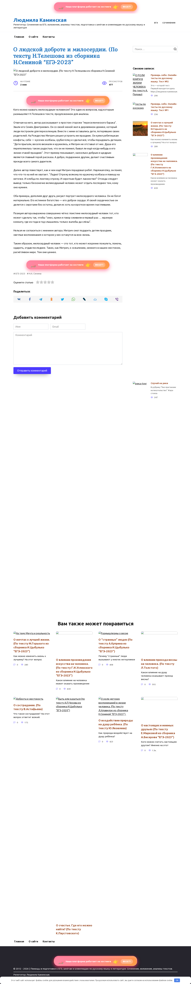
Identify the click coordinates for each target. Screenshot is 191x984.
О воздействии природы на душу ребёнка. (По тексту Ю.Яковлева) (115, 724)
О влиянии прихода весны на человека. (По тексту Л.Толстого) (159, 663)
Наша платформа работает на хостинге (94, 6)
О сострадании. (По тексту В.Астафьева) (28, 707)
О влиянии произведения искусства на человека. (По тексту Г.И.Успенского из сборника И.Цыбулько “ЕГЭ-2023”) (164, 164)
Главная (19, 36)
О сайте (33, 36)
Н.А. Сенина (35, 273)
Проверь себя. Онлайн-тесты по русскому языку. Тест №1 (164, 106)
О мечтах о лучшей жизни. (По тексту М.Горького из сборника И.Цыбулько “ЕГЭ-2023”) (163, 129)
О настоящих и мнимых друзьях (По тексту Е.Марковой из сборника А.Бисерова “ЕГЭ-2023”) (158, 731)
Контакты (49, 36)
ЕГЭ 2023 (20, 273)
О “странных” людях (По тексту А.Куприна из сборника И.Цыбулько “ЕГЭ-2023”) (115, 645)
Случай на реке (159, 383)
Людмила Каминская (40, 20)
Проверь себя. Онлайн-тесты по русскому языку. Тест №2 (164, 78)
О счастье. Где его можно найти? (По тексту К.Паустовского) (74, 929)
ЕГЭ (156, 23)
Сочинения (168, 23)
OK (177, 980)
